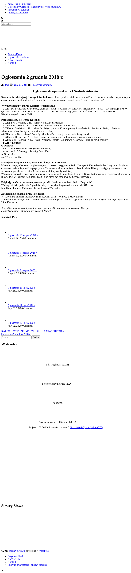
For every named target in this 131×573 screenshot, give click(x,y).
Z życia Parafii (15, 60)
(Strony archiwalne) (18, 12)
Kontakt (12, 63)
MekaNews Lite (17, 550)
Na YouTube (14, 559)
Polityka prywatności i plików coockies (27, 564)
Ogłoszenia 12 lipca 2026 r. (21, 322)
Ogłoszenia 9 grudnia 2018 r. (16, 334)
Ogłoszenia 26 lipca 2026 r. (21, 287)
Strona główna (15, 54)
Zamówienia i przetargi (19, 4)
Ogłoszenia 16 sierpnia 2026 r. (23, 235)
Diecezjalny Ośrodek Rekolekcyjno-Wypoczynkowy (34, 6)
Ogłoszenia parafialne (19, 57)
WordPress (44, 550)
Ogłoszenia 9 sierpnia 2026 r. (22, 252)
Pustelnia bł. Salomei (18, 9)
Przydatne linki (15, 556)
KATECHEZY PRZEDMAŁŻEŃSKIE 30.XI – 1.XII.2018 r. (32, 331)
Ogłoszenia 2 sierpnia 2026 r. (22, 270)
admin (6, 85)
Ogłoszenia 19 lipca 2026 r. (21, 305)
